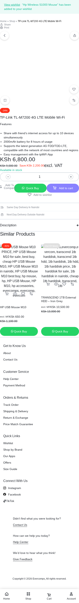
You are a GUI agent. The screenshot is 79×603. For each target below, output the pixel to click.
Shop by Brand (12, 449)
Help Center (11, 379)
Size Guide (10, 469)
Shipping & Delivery (15, 411)
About (7, 353)
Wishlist (8, 443)
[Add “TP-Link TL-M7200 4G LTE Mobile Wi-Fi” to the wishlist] (73, 89)
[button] (74, 35)
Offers (7, 462)
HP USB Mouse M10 (13, 307)
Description (8, 225)
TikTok (10, 501)
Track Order (11, 404)
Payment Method (14, 385)
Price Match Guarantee (18, 424)
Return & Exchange (15, 417)
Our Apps (9, 456)
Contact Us (10, 359)
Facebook (14, 494)
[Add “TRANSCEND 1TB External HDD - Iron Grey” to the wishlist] (64, 284)
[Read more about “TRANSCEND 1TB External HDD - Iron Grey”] (48, 284)
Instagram (14, 488)
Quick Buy (32, 188)
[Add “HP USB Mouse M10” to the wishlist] (23, 294)
